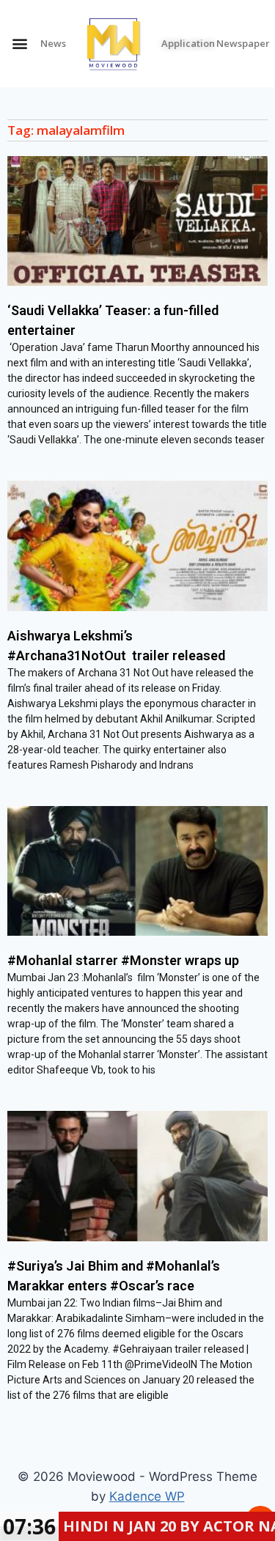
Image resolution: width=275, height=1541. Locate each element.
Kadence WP (147, 1496)
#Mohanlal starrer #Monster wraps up (123, 960)
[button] (19, 44)
